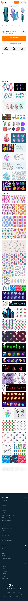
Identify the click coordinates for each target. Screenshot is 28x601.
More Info (5, 56)
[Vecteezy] (2, 2)
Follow (23, 33)
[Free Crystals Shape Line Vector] (9, 201)
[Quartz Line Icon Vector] (8, 210)
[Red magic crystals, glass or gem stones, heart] (12, 568)
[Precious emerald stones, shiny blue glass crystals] (10, 449)
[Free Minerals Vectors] (8, 86)
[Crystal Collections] (6, 133)
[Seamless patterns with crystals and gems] (10, 426)
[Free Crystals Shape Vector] (8, 103)
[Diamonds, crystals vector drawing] (19, 191)
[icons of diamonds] (18, 219)
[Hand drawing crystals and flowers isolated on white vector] (8, 559)
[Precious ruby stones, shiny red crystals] (13, 537)
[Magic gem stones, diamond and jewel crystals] (13, 530)
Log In (21, 2)
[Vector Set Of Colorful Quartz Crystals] (9, 250)
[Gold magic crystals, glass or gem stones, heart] (13, 577)
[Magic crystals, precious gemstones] (13, 523)
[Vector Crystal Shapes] (8, 219)
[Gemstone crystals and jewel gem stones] (7, 240)
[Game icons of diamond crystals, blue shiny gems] (13, 434)
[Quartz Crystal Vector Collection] (8, 95)
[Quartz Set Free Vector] (9, 172)
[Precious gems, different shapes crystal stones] (13, 585)
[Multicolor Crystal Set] (13, 149)
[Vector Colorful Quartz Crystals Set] (8, 181)
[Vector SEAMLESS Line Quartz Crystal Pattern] (9, 230)
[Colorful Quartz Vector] (8, 112)
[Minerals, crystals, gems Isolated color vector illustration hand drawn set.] (8, 404)
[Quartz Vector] (8, 190)
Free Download (14, 38)
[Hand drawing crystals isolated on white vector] (15, 557)
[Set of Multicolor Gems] (9, 140)
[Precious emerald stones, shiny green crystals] (13, 516)
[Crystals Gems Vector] (6, 421)
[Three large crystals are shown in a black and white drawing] (8, 457)
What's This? (11, 53)
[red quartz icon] (6, 161)
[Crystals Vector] (13, 123)
